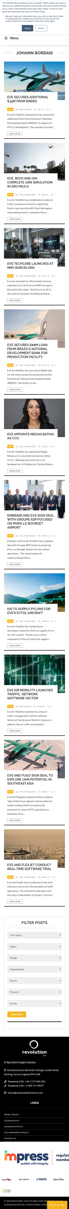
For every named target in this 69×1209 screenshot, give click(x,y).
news (10, 109)
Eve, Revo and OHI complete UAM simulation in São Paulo (29, 182)
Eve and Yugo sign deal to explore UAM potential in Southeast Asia (30, 779)
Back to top (57, 1205)
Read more (15, 134)
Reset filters (17, 1014)
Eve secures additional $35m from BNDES (27, 99)
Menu (14, 38)
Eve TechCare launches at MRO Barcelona (30, 266)
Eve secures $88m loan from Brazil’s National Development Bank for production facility (27, 351)
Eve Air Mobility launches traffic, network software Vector (30, 694)
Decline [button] (41, 28)
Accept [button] (27, 28)
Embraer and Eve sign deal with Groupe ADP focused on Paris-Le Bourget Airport (30, 521)
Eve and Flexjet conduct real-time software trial (29, 867)
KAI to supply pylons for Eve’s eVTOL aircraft (28, 611)
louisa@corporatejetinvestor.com (25, 1092)
